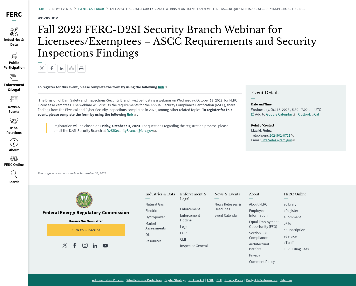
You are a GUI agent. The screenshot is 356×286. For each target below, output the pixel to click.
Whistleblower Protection (144, 280)
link (161, 87)
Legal (184, 226)
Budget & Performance (262, 280)
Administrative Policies (108, 280)
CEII (183, 239)
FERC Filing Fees (296, 249)
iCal (316, 114)
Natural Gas (154, 204)
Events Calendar (91, 9)
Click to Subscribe (85, 230)
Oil (147, 234)
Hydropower (155, 217)
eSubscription (294, 229)
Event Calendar (226, 215)
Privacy (254, 255)
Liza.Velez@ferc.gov (276, 140)
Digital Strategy (175, 280)
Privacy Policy (234, 280)
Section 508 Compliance (258, 235)
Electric (151, 210)
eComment (292, 217)
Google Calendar (279, 114)
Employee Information (258, 213)
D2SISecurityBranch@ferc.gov (130, 130)
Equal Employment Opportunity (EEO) (264, 224)
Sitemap (286, 280)
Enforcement (190, 209)
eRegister (291, 210)
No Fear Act (196, 280)
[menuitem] (14, 177)
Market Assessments (155, 225)
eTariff (288, 242)
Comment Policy (262, 261)
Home (42, 9)
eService (290, 236)
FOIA (183, 232)
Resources (153, 241)
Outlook (304, 114)
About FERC (258, 204)
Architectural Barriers (259, 246)
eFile (287, 223)
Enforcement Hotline (190, 217)
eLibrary (290, 204)
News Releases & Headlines (227, 206)
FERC (14, 14)
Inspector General (194, 245)
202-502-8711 (279, 135)
